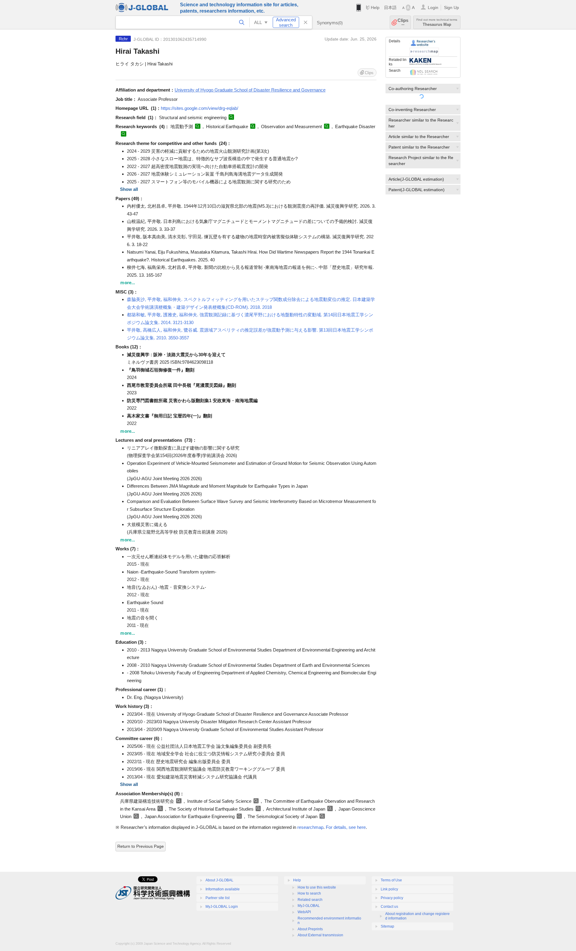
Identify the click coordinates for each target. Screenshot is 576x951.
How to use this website (317, 887)
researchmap (310, 827)
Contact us (389, 906)
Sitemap (387, 926)
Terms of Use (391, 880)
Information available (223, 889)
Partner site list (218, 898)
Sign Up (451, 7)
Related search (310, 900)
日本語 (390, 7)
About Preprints (310, 929)
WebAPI (304, 912)
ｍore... (127, 282)
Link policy (389, 889)
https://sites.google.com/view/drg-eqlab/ (199, 108)
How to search (309, 893)
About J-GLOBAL (219, 880)
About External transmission (320, 935)
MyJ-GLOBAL (309, 906)
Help (375, 7)
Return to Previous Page (140, 846)
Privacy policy (392, 898)
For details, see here (346, 827)
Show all (129, 189)
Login (433, 7)
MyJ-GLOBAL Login (222, 906)
